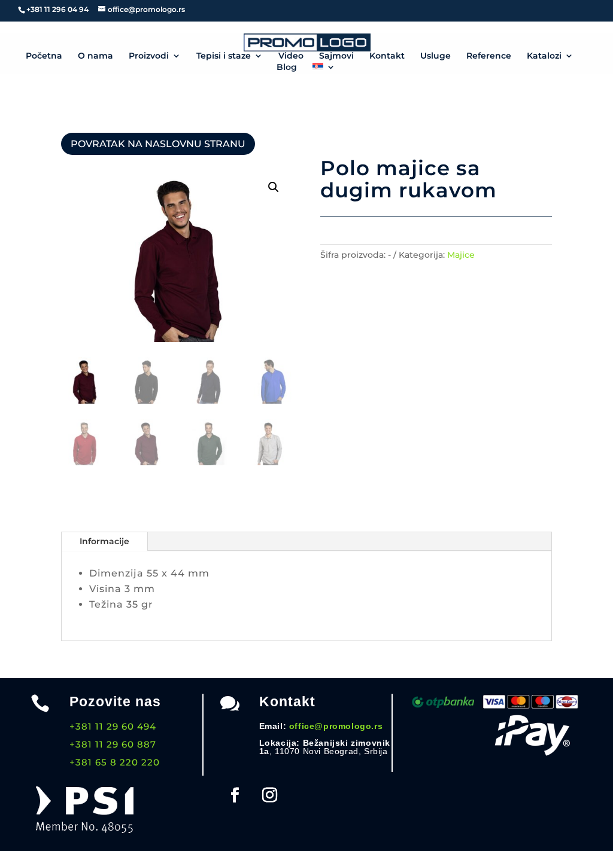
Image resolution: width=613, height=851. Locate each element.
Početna (44, 56)
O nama (95, 56)
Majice (461, 254)
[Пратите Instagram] (270, 795)
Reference (488, 56)
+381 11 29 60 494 (112, 726)
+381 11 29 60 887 (112, 744)
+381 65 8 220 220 (114, 762)
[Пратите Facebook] (235, 795)
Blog (287, 67)
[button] (273, 187)
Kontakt (387, 56)
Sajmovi (336, 56)
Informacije (104, 541)
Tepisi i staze (223, 56)
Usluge (435, 56)
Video (291, 56)
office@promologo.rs (336, 726)
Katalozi (544, 56)
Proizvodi (149, 56)
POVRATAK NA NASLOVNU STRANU (158, 144)
